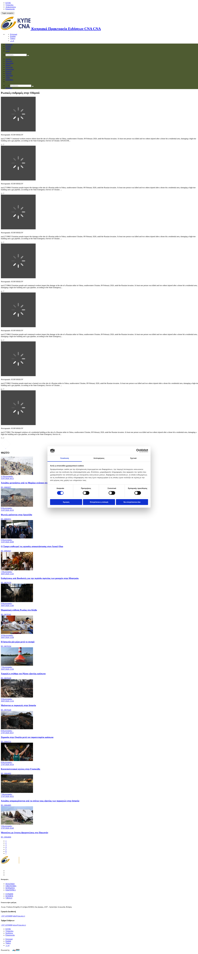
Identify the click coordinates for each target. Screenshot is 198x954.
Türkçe (12, 38)
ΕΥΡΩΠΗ (9, 894)
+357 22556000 (6, 925)
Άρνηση (66, 502)
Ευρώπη (9, 71)
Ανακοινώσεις (11, 7)
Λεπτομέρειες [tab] (99, 458)
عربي (12, 41)
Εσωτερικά (10, 69)
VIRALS (9, 898)
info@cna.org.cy (19, 916)
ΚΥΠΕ (8, 3)
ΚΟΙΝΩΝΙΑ (10, 888)
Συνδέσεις (9, 933)
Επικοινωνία (10, 9)
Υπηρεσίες (9, 5)
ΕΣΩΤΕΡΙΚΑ (11, 890)
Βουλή (8, 65)
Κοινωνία (9, 67)
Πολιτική (9, 61)
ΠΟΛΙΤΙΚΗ (10, 884)
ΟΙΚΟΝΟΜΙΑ (11, 886)
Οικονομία (9, 63)
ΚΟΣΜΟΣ (9, 896)
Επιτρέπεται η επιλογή (99, 502)
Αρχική (8, 59)
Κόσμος (8, 73)
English (13, 36)
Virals (8, 78)
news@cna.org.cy (19, 925)
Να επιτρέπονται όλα (132, 502)
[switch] (86, 493)
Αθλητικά (9, 75)
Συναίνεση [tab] (64, 458)
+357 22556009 (6, 916)
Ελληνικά (13, 34)
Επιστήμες (9, 80)
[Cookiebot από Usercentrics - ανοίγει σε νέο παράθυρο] (138, 450)
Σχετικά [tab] (133, 458)
